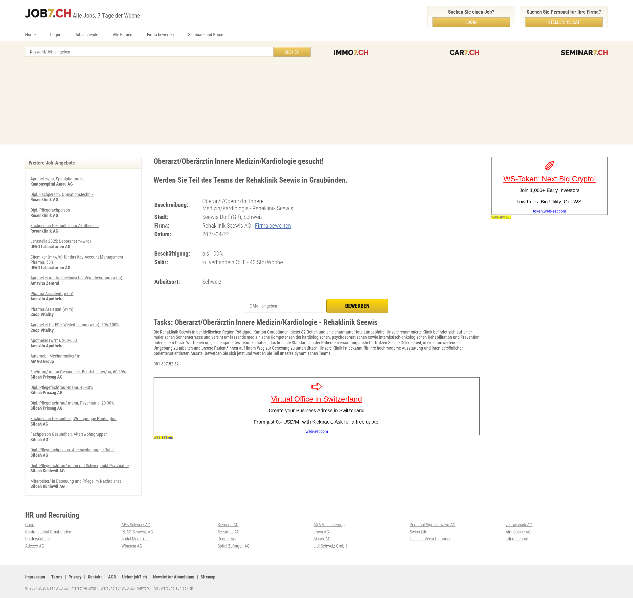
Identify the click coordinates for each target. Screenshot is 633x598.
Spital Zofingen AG (234, 546)
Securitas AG (229, 531)
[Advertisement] (316, 101)
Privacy (75, 576)
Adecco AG (34, 546)
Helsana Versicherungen (431, 538)
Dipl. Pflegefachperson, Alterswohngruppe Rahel (72, 449)
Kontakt (95, 576)
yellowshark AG (519, 524)
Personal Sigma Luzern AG (432, 524)
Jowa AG (321, 531)
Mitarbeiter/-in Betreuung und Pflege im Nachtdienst (75, 481)
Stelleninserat (564, 22)
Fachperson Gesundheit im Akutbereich (64, 225)
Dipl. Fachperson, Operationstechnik (61, 194)
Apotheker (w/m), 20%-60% (53, 340)
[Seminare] (584, 52)
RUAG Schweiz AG (137, 531)
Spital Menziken (135, 538)
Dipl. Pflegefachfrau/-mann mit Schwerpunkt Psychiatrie (79, 465)
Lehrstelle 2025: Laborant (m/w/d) (60, 241)
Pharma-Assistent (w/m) (51, 293)
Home (30, 34)
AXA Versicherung (329, 524)
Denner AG (227, 538)
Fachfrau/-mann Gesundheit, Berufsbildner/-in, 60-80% (78, 371)
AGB (112, 576)
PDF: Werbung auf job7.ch (173, 588)
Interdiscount (517, 538)
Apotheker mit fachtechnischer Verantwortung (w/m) (76, 277)
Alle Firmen (122, 34)
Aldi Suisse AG (518, 531)
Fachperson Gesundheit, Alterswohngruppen (69, 434)
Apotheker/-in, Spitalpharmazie (57, 178)
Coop (29, 524)
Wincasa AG (131, 546)
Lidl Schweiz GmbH (330, 546)
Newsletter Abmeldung (173, 576)
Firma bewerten (160, 34)
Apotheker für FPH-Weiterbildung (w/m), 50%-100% (74, 324)
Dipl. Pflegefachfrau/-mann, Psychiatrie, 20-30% (72, 403)
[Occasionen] (464, 52)
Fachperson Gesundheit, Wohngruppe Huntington (73, 418)
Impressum (35, 576)
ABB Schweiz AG (135, 524)
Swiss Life (418, 531)
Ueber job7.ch (134, 576)
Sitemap (208, 576)
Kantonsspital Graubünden (48, 531)
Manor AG (322, 538)
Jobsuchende (86, 34)
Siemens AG (228, 524)
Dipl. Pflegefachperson (50, 210)
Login (55, 34)
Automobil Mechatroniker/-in (55, 356)
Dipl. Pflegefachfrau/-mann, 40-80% (61, 387)
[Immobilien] (351, 52)
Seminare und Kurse (205, 34)
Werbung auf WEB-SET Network (125, 588)
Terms (56, 576)
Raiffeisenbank (38, 538)
